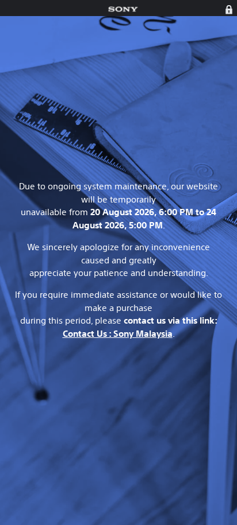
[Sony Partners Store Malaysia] (123, 9)
